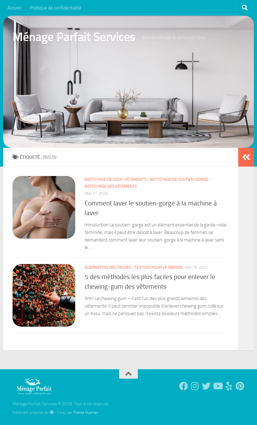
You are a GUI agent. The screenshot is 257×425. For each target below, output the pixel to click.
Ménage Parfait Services (74, 36)
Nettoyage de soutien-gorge (179, 179)
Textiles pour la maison (158, 267)
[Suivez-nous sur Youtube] (217, 386)
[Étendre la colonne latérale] (246, 157)
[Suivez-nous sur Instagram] (195, 386)
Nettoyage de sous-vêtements (115, 179)
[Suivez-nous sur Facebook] (183, 386)
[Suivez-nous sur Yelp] (228, 386)
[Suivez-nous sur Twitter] (206, 386)
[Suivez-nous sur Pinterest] (240, 386)
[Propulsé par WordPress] (52, 412)
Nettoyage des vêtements (111, 186)
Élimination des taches (108, 267)
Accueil (14, 8)
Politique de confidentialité (55, 8)
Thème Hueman (85, 412)
